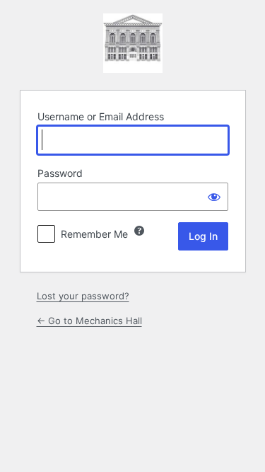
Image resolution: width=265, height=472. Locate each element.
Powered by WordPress (133, 43)
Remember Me (94, 234)
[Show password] (214, 197)
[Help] (139, 230)
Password (60, 173)
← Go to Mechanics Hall (89, 320)
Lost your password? (83, 295)
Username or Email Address (100, 116)
